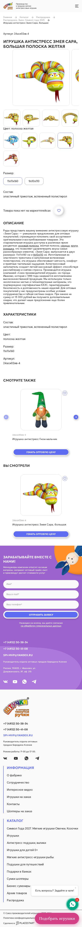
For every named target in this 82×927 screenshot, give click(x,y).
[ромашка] (11, 140)
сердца (65, 245)
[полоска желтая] (65, 140)
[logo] (41, 707)
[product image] (41, 77)
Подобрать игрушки (57, 918)
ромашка (8, 248)
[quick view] (41, 409)
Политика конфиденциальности (20, 918)
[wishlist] (64, 393)
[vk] (5, 682)
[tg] (34, 682)
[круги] (29, 140)
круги (74, 245)
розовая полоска (28, 245)
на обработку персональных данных (41, 625)
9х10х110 (38, 254)
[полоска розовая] (11, 158)
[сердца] (47, 140)
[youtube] (15, 682)
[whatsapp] (24, 682)
